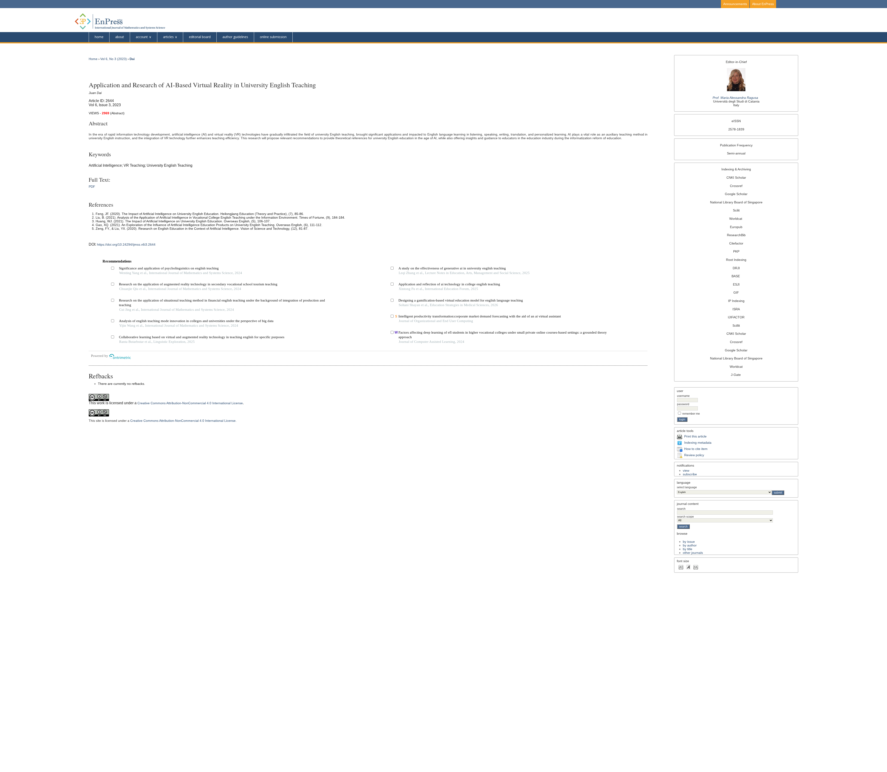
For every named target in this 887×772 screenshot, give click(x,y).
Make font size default (688, 567)
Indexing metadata (697, 442)
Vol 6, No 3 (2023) (113, 59)
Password (683, 404)
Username (683, 396)
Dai (132, 59)
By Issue (689, 541)
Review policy (694, 455)
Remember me (691, 413)
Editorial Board (200, 37)
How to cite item (696, 449)
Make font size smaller (681, 567)
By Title (687, 549)
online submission (273, 37)
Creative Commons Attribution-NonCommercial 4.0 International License (190, 403)
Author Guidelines (235, 37)
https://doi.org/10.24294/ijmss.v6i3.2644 (126, 244)
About (119, 37)
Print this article (695, 436)
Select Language (687, 487)
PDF (92, 186)
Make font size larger (695, 567)
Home (99, 37)
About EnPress (763, 4)
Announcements (735, 4)
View (686, 470)
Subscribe (690, 474)
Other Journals (693, 553)
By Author (690, 545)
